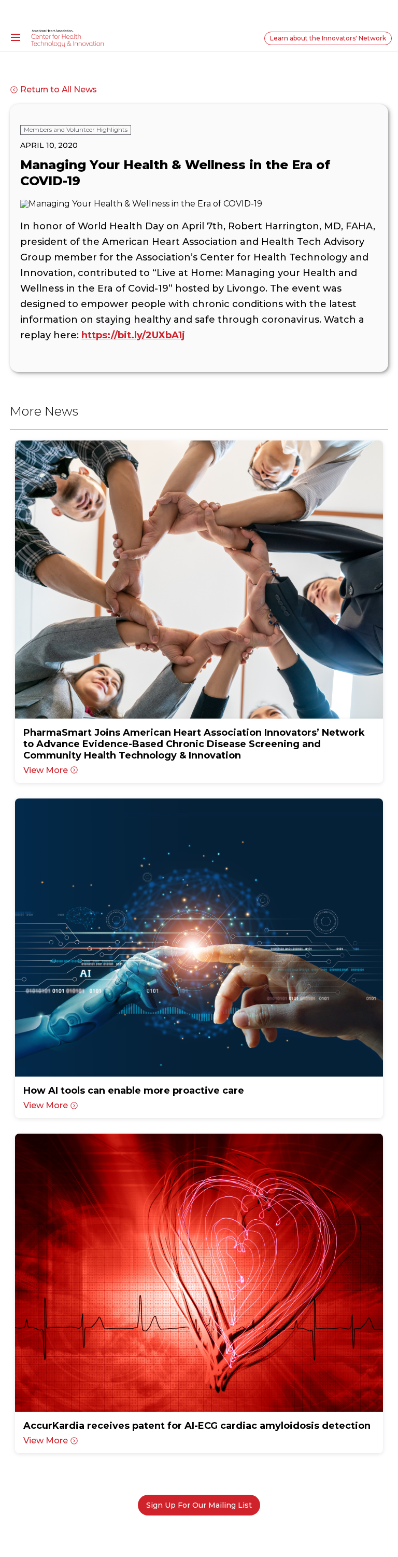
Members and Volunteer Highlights (75, 129)
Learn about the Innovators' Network (328, 38)
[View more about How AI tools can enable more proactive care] (199, 937)
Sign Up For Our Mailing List (199, 1505)
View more (45, 770)
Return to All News (58, 89)
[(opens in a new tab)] (199, 579)
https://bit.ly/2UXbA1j (133, 335)
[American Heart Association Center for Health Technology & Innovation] (67, 38)
